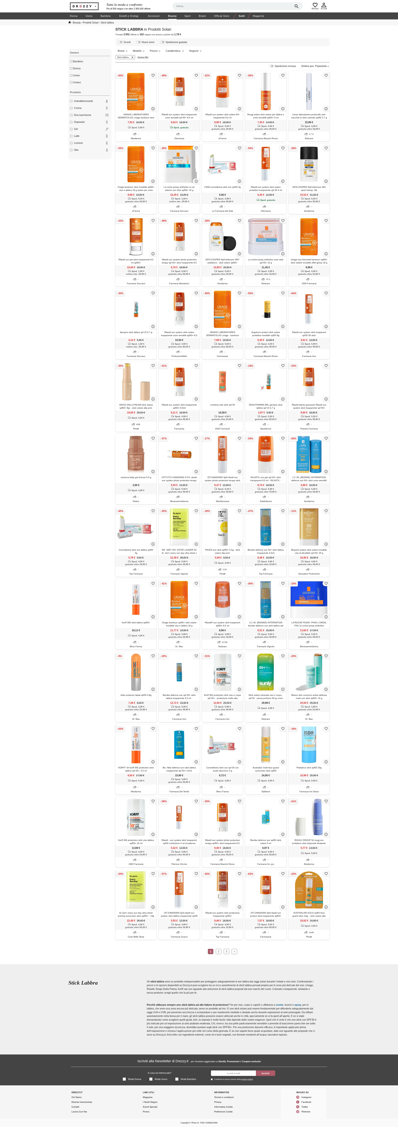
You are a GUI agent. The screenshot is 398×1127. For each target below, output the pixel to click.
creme (279, 1005)
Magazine (258, 16)
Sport (187, 16)
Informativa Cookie (223, 1107)
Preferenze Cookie (223, 1111)
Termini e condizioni (224, 1097)
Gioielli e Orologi (128, 16)
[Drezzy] (87, 6)
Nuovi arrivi (148, 42)
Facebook (306, 1102)
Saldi (242, 16)
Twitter (304, 1107)
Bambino (106, 16)
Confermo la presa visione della (233, 1079)
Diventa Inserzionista (82, 1102)
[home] (69, 22)
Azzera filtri (142, 57)
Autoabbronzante (83, 101)
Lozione (78, 143)
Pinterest (305, 1111)
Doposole (79, 122)
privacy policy (247, 1079)
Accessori (154, 16)
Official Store (221, 16)
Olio (76, 150)
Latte (76, 136)
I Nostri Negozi (150, 1102)
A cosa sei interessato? (159, 1073)
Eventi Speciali (150, 1107)
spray (297, 1005)
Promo (146, 1111)
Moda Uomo (161, 1079)
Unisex (77, 82)
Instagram (306, 1097)
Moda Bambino (188, 1079)
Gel (76, 129)
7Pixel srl (195, 1123)
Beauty (172, 16)
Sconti (127, 42)
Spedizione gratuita (176, 42)
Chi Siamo (77, 1097)
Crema (77, 108)
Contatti (75, 1107)
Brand (202, 16)
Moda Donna (134, 1079)
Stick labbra (123, 57)
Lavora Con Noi (79, 1111)
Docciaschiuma (82, 115)
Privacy (217, 1102)
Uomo (89, 16)
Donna (73, 16)
